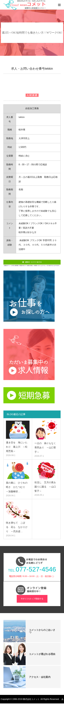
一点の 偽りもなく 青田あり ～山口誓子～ (46, 447)
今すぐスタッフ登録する (32, 599)
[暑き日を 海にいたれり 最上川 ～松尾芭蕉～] (18, 430)
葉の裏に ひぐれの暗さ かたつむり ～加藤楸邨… (16, 487)
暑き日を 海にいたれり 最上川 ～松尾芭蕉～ (16, 446)
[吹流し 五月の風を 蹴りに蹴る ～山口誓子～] (46, 470)
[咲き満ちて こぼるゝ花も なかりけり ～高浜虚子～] (18, 510)
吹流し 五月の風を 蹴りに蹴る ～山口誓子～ (46, 486)
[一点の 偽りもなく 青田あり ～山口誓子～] (46, 430)
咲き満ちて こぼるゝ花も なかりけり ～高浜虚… (16, 527)
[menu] (59, 5)
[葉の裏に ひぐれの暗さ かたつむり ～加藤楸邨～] (18, 470)
